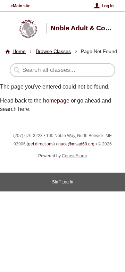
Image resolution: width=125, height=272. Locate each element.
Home (19, 51)
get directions (40, 144)
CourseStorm (74, 155)
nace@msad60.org (76, 144)
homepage (56, 101)
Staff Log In (62, 182)
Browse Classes (53, 51)
